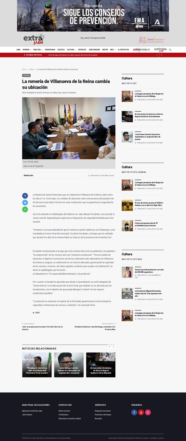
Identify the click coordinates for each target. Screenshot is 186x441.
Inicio (24, 69)
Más (112, 50)
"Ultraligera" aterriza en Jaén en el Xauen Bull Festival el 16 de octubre (37, 370)
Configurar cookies (157, 438)
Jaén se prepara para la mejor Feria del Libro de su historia (42, 328)
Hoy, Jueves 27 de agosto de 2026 (93, 38)
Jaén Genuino (94, 50)
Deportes (82, 50)
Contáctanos (63, 415)
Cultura (70, 50)
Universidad (50, 50)
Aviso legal (113, 438)
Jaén (18, 50)
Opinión (26, 50)
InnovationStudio (64, 438)
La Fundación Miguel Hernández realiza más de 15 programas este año (148, 293)
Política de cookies (142, 438)
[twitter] (25, 202)
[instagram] (148, 412)
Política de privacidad (125, 438)
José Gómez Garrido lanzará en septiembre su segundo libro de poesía (69, 370)
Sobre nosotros (64, 411)
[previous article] (161, 55)
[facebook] (25, 196)
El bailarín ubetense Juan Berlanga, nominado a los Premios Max (95, 328)
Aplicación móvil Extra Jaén (32, 411)
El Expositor (123, 50)
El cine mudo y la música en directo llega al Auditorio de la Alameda (100, 370)
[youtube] (141, 412)
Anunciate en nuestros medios (70, 418)
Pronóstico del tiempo (103, 415)
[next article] (157, 55)
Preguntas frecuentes (103, 411)
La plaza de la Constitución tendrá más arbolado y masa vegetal (71, 55)
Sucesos (61, 50)
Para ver (37, 50)
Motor (105, 50)
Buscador (98, 418)
